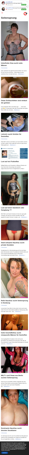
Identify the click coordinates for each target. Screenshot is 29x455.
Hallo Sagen (24, 4)
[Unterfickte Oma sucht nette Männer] (14, 41)
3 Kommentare (4, 67)
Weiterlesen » (21, 74)
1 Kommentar (4, 247)
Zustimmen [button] (5, 452)
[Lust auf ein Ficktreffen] (14, 153)
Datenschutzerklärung (19, 447)
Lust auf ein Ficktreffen (10, 161)
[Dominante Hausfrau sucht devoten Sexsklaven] (14, 407)
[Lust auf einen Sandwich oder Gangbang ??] (14, 188)
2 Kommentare (4, 138)
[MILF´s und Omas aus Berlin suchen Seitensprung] (14, 360)
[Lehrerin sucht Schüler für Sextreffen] (14, 122)
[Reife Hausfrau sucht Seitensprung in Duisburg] (14, 278)
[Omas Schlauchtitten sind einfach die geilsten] (14, 87)
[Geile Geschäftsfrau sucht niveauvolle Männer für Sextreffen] (14, 322)
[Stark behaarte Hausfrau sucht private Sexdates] (14, 230)
